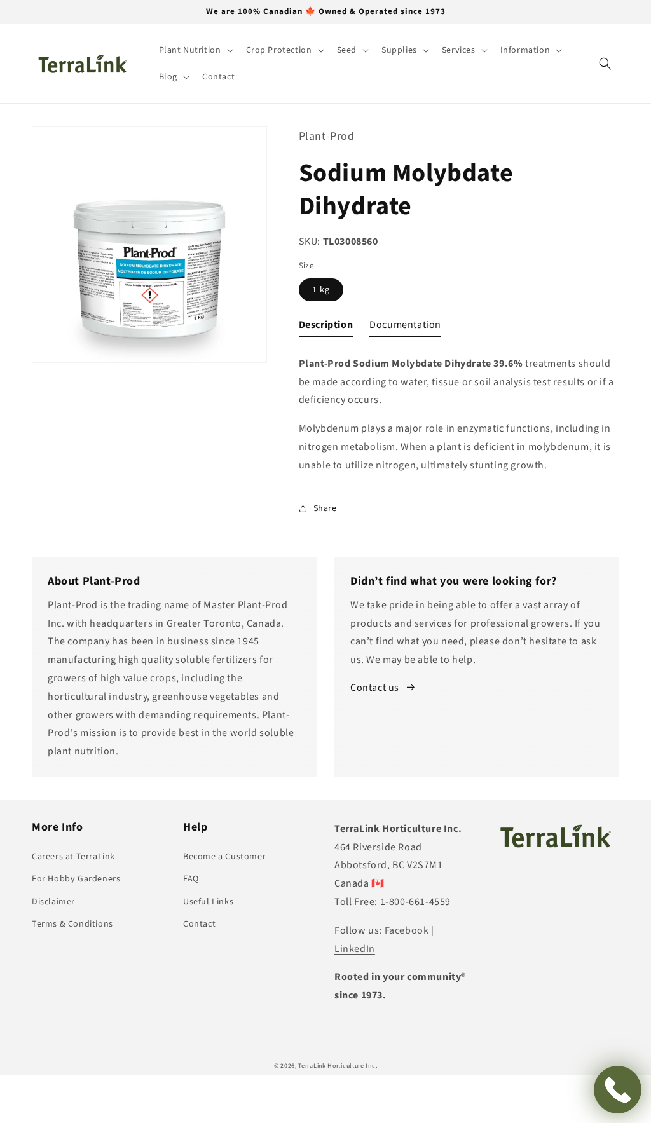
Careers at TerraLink (73, 856)
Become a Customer (224, 856)
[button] (194, 50)
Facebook (407, 930)
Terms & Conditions (72, 924)
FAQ (191, 879)
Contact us (374, 688)
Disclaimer (53, 901)
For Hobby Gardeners (76, 879)
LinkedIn (354, 949)
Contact (199, 924)
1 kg (321, 289)
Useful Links (208, 901)
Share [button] (325, 508)
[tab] (326, 327)
